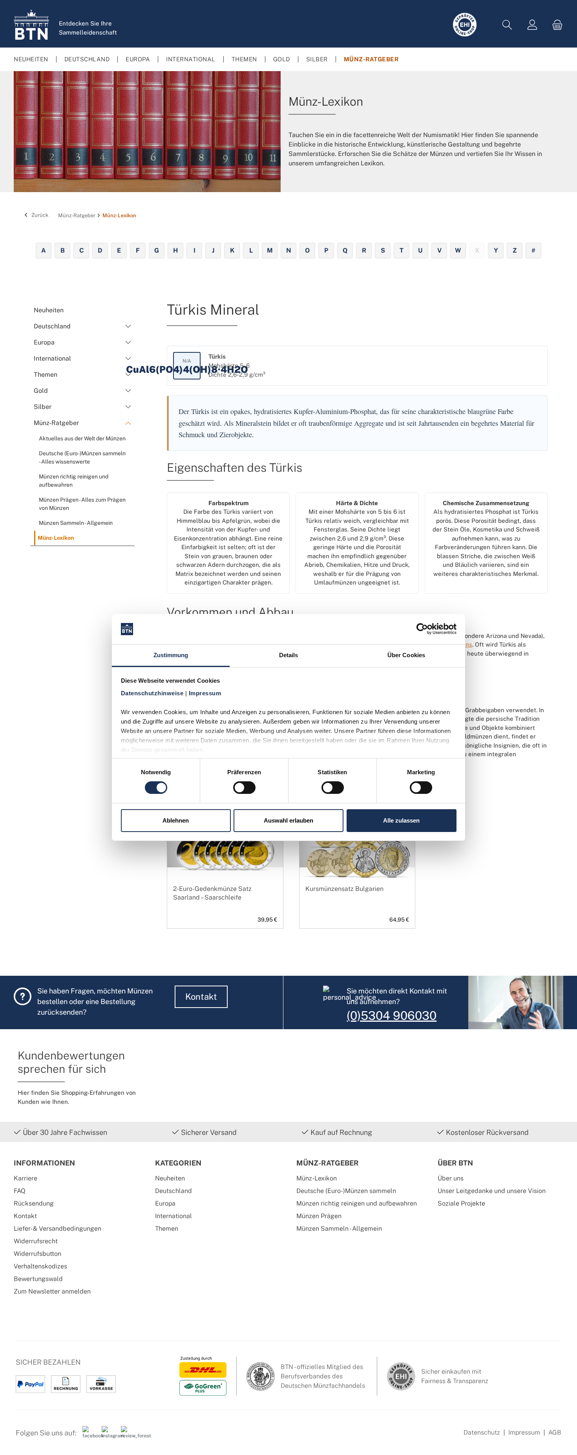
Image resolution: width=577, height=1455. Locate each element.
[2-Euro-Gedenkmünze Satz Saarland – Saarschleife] (225, 851)
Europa (165, 1203)
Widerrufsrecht (36, 1241)
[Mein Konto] (532, 25)
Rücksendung (34, 1203)
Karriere (25, 1178)
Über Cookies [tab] (406, 655)
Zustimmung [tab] (170, 655)
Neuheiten (170, 1178)
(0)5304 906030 (391, 1015)
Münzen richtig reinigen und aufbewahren (356, 1203)
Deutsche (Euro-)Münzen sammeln (346, 1191)
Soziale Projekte (461, 1203)
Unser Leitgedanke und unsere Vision (492, 1191)
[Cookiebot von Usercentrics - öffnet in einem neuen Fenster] (422, 629)
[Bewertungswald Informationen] (127, 1436)
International (173, 1216)
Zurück (39, 215)
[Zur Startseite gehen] (31, 25)
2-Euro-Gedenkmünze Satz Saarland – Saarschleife (212, 893)
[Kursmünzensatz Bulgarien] (357, 851)
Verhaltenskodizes (40, 1266)
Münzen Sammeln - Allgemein (339, 1228)
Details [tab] (288, 655)
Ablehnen (176, 820)
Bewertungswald (38, 1279)
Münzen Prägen (318, 1216)
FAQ (20, 1191)
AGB (554, 1432)
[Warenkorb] (555, 25)
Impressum (524, 1432)
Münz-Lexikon (316, 1178)
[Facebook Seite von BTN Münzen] (89, 1436)
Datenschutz (482, 1432)
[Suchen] (507, 25)
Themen (166, 1228)
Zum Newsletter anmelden (52, 1291)
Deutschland (173, 1191)
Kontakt (201, 996)
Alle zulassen (401, 820)
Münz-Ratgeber (327, 1163)
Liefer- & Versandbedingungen (57, 1228)
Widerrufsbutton (37, 1253)
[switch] (244, 787)
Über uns (451, 1178)
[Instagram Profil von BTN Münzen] (108, 1436)
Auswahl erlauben (288, 820)
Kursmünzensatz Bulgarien (344, 888)
